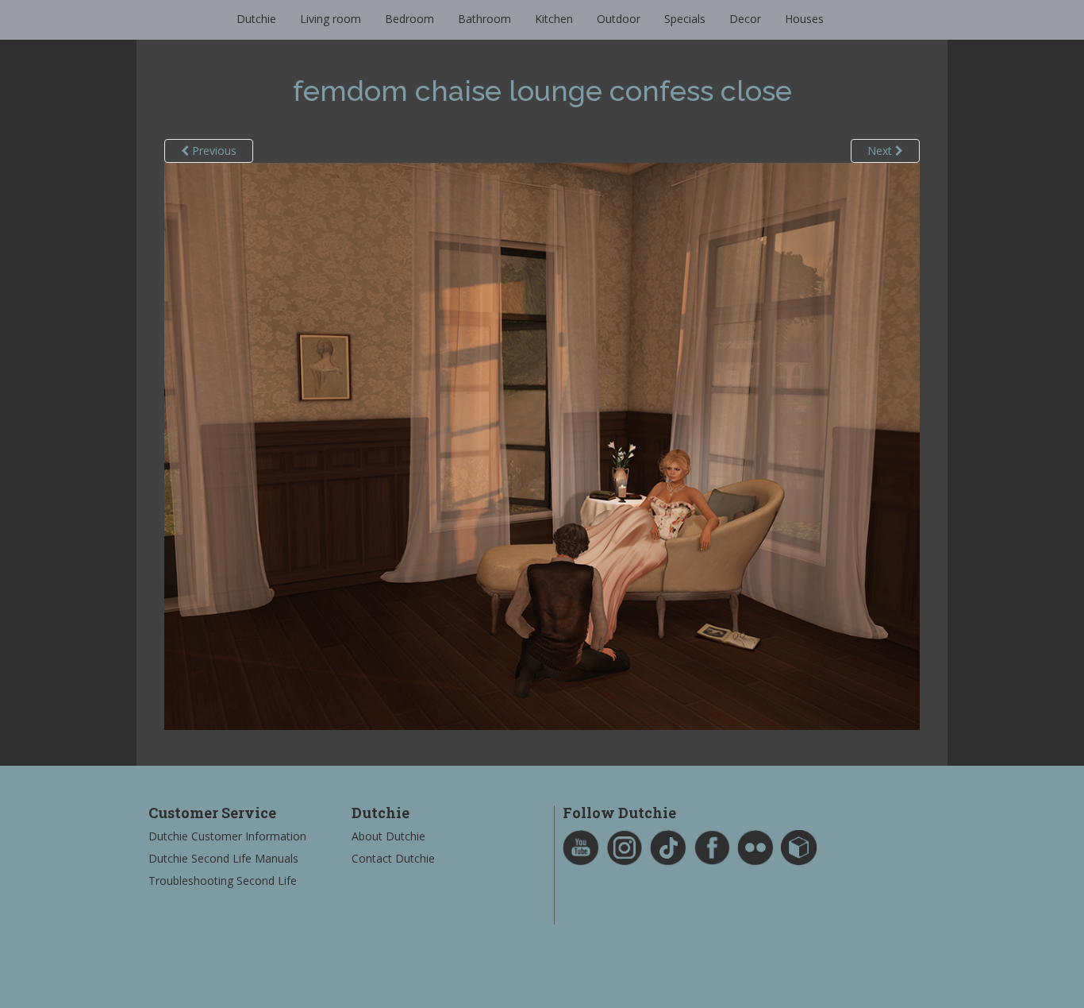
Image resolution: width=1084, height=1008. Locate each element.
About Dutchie (388, 836)
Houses (804, 18)
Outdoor (618, 18)
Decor (745, 18)
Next (881, 150)
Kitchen (554, 18)
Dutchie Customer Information (227, 836)
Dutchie (256, 18)
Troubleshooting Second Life (222, 880)
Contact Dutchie (393, 858)
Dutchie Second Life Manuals (223, 858)
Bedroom (409, 18)
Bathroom (484, 18)
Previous (212, 150)
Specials (684, 18)
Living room (330, 18)
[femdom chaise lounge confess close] (542, 445)
